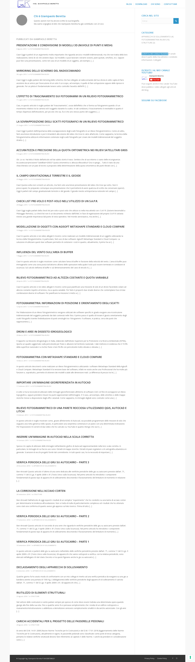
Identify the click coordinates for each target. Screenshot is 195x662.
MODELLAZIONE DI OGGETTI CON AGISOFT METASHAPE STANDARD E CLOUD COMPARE (70, 226)
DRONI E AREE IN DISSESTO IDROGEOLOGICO (44, 331)
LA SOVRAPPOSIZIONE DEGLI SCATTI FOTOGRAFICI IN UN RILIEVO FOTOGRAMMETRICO (70, 121)
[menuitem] (129, 4)
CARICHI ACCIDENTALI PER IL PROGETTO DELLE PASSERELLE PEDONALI (60, 621)
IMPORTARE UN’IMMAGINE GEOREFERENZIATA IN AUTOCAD (53, 382)
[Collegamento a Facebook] (173, 658)
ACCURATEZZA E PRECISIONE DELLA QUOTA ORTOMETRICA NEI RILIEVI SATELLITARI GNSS (71, 150)
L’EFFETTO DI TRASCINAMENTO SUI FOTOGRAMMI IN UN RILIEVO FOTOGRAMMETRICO (69, 96)
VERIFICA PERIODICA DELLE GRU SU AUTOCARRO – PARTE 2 (52, 516)
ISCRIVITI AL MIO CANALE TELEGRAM (155, 54)
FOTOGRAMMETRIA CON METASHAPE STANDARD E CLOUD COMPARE (59, 357)
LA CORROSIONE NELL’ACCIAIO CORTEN (40, 491)
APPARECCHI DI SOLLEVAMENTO (45, 466)
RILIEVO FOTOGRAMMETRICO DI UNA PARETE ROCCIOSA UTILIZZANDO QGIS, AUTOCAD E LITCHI (71, 409)
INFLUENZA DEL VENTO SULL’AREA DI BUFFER (44, 252)
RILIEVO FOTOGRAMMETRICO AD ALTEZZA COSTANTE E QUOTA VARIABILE (62, 277)
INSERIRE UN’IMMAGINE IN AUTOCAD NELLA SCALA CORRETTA (55, 437)
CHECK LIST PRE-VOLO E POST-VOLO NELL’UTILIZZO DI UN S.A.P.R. (57, 201)
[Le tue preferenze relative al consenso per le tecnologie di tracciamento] (190, 657)
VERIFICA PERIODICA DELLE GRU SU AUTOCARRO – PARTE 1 (52, 541)
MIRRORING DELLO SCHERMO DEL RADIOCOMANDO (48, 70)
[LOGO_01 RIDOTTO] (46, 4)
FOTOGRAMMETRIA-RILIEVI (39, 49)
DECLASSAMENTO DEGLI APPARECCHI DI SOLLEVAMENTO (52, 567)
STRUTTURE (38, 494)
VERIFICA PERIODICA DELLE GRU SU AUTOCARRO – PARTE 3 (52, 462)
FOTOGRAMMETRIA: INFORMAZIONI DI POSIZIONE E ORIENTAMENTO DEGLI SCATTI (67, 303)
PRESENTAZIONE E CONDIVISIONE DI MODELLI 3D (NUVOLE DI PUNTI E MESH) (64, 45)
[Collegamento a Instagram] (177, 658)
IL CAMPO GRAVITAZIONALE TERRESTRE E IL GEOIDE (48, 175)
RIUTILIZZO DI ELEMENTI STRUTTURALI (40, 592)
